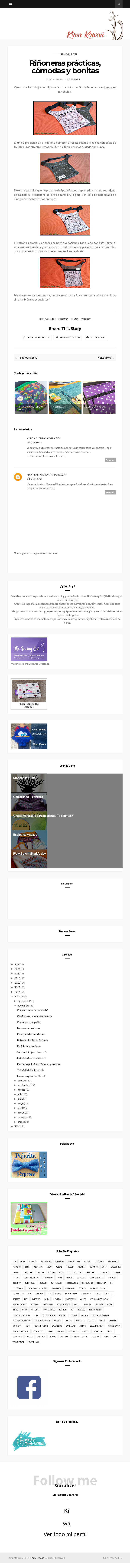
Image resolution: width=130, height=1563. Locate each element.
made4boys (70, 1299)
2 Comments (73, 79)
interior (36, 1299)
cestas (77, 1272)
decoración (72, 1283)
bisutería (38, 1267)
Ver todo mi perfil (65, 1533)
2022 (17, 964)
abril (20, 1107)
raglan (68, 1320)
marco (83, 1299)
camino (16, 1272)
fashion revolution (22, 1293)
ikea (26, 1299)
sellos (82, 1326)
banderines (113, 1261)
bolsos (69, 1267)
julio (20, 1094)
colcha (16, 1277)
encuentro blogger (36, 1288)
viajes (105, 1336)
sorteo (85, 1331)
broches (81, 1267)
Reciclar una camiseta (29, 1046)
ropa (28, 1326)
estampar (69, 1288)
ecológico (18, 1288)
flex (49, 1293)
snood (61, 1331)
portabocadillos (100, 1315)
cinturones (103, 1272)
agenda (32, 1261)
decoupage (87, 1283)
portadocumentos (22, 1320)
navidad (87, 1304)
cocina (117, 1272)
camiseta (28, 1272)
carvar (51, 1272)
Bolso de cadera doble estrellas (95, 408)
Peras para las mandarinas (31, 1034)
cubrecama (30, 1283)
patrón (62, 1310)
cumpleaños (56, 1283)
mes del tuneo (19, 1304)
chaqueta (89, 1272)
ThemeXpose (37, 1557)
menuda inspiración (99, 1299)
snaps (50, 1331)
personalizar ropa (21, 1315)
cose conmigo (96, 1277)
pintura (73, 1315)
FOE (14, 1261)
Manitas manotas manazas (47, 474)
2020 (17, 973)
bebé (27, 1267)
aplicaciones (74, 1261)
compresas (47, 1277)
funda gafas (71, 1293)
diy (111, 1283)
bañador (17, 1267)
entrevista (56, 1288)
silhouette (38, 1331)
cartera (40, 1272)
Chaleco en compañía (28, 1022)
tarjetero (17, 1336)
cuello (43, 1283)
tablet (110, 1331)
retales (112, 1320)
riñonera (86, 319)
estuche (82, 1288)
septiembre (24, 1085)
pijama (62, 1315)
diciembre (23, 1000)
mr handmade (63, 1304)
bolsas (59, 1267)
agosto (21, 1089)
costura (63, 319)
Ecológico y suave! (25, 834)
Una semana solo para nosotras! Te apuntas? (43, 815)
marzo (21, 1112)
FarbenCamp (59, 406)
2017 (17, 987)
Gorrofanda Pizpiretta (28, 796)
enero (21, 1121)
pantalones (49, 1310)
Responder (110, 460)
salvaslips (57, 1326)
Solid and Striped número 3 (31, 1052)
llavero (57, 1299)
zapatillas (34, 1342)
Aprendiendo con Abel (44, 438)
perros (81, 1310)
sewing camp (114, 1326)
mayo (21, 1103)
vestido (95, 1336)
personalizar (95, 1310)
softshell (73, 1331)
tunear (52, 1336)
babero (87, 1261)
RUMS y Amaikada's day (29, 853)
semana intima (96, 1326)
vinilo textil (18, 1342)
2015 (17, 996)
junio (20, 1098)
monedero (48, 1304)
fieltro (39, 1293)
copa (59, 1277)
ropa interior (41, 1326)
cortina (81, 1277)
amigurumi (46, 1261)
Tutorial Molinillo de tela (30, 1070)
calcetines (116, 1267)
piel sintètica (48, 1315)
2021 (17, 968)
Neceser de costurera (28, 1028)
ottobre (35, 1310)
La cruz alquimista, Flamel (31, 1076)
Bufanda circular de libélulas (32, 1040)
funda (58, 1293)
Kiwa (66, 1512)
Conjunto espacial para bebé (32, 1010)
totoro (41, 1336)
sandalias (70, 1326)
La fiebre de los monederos (31, 1058)
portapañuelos (42, 1320)
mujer (75, 319)
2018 (17, 982)
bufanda (94, 1267)
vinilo (115, 1336)
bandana (99, 1261)
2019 (17, 978)
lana (46, 1299)
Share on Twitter (70, 337)
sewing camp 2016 (21, 1331)
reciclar (80, 1320)
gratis (99, 1293)
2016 (17, 991)
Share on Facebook (38, 337)
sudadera (97, 1331)
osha (24, 1310)
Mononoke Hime (24, 778)
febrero (22, 1117)
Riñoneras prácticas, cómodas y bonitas (38, 1064)
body (48, 1267)
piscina (84, 1315)
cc (69, 1272)
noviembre (23, 1005)
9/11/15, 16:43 (34, 442)
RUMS (22, 1261)
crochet (17, 1283)
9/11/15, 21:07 (34, 479)
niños (15, 1310)
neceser (99, 1304)
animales (59, 1261)
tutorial (64, 1336)
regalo (91, 1320)
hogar (109, 1293)
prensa (57, 1320)
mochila (34, 1304)
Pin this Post (98, 337)
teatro (29, 1336)
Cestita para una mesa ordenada (34, 1016)
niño (109, 1304)
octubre (22, 1080)
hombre (16, 1299)
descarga (101, 1283)
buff (104, 1267)
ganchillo (86, 1293)
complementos (69, 54)
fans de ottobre (98, 1288)
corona (70, 1277)
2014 (17, 1126)
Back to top (111, 1558)
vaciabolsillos (80, 1336)
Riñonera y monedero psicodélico (30, 408)
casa (61, 1272)
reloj (102, 1320)
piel (36, 1315)
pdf (72, 1310)
